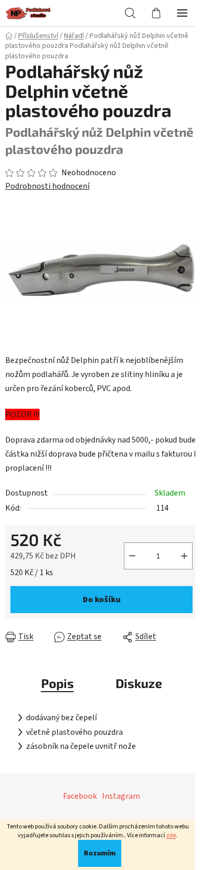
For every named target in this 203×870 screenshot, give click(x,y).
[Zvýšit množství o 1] (184, 556)
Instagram (121, 796)
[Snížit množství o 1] (132, 556)
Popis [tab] (57, 683)
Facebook (80, 796)
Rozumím (100, 853)
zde (171, 835)
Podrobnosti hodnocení (47, 186)
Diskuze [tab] (139, 683)
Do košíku (102, 599)
